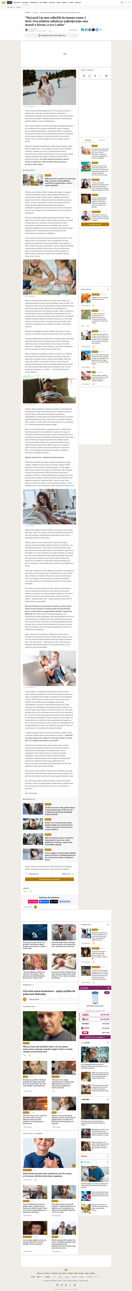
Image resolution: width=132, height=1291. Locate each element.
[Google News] (106, 76)
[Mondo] (40, 1277)
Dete (30, 891)
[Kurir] (33, 1277)
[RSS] (100, 76)
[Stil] (3, 2)
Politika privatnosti (73, 1280)
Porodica (35, 12)
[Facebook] (84, 76)
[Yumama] (89, 1277)
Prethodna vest (33, 874)
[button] (73, 30)
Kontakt (59, 1280)
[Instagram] (89, 76)
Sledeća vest (66, 874)
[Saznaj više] (107, 1042)
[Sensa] (81, 1277)
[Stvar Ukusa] (98, 1277)
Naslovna (28, 12)
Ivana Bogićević (32, 29)
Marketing (53, 1280)
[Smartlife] (74, 1277)
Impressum (47, 1280)
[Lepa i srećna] (67, 1277)
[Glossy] (60, 1277)
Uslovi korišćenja (83, 1280)
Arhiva (64, 1280)
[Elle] (54, 1277)
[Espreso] (48, 1277)
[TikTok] (95, 76)
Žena (25, 891)
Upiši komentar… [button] (34, 999)
